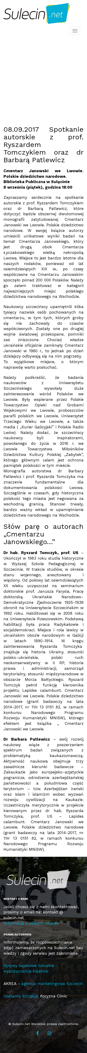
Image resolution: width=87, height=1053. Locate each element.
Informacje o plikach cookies (30, 923)
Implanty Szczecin (21, 996)
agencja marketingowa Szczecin (52, 983)
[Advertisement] (43, 74)
